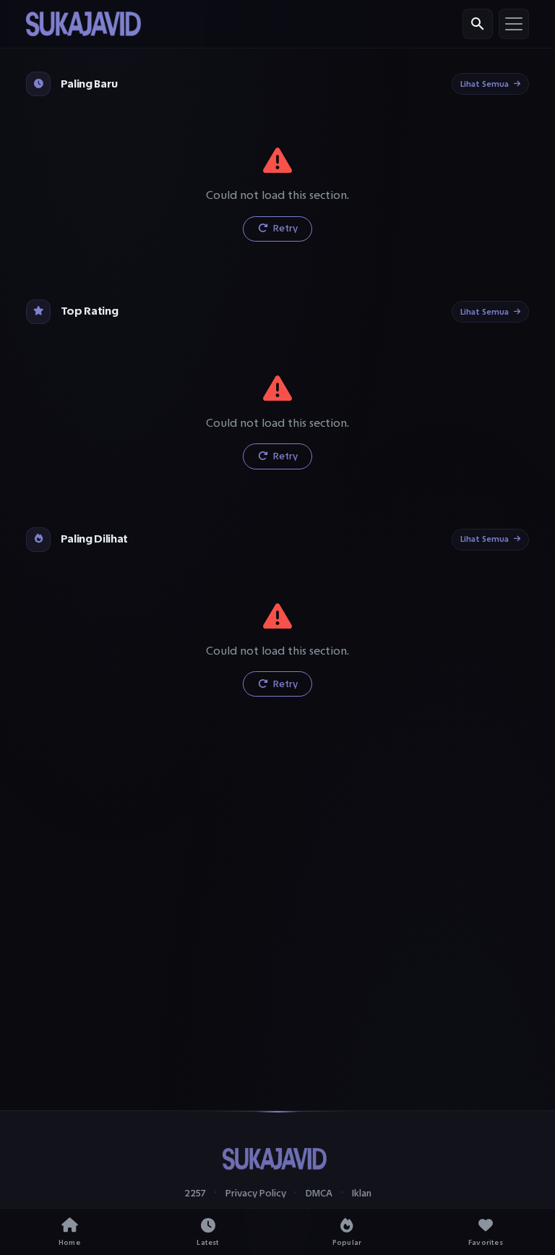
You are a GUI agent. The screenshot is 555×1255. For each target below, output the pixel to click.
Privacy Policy (255, 1193)
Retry (284, 228)
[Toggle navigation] (514, 24)
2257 (195, 1193)
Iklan (361, 1193)
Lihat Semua (484, 84)
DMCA (319, 1193)
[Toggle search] (477, 24)
